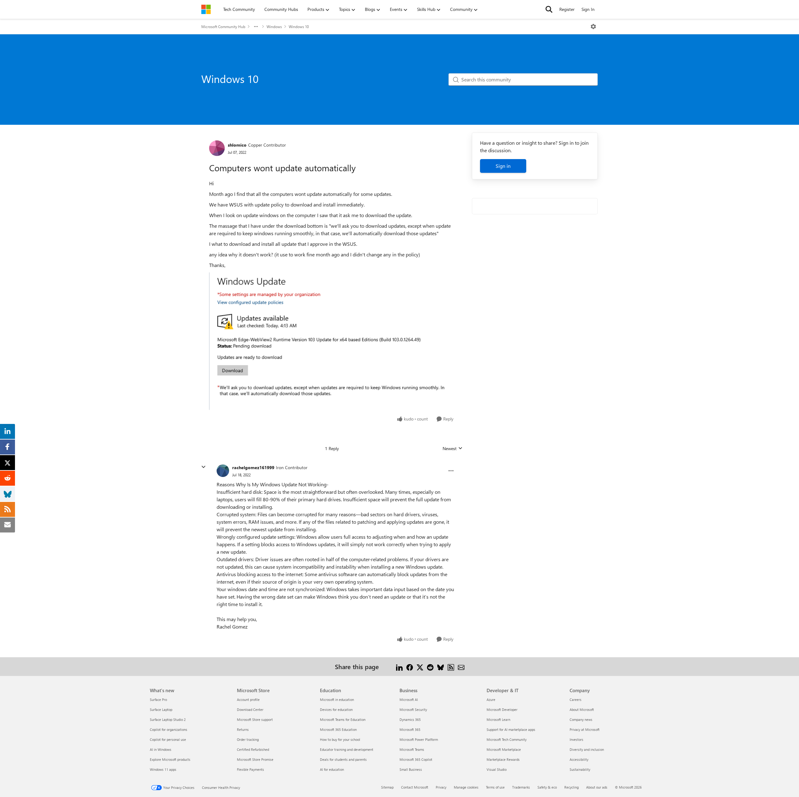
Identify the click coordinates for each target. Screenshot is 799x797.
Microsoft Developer (502, 709)
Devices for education (336, 709)
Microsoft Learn (498, 719)
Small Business (411, 769)
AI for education (332, 769)
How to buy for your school (340, 739)
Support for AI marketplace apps (511, 729)
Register (567, 9)
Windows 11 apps (163, 769)
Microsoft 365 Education (338, 729)
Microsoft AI (409, 699)
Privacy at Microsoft (585, 729)
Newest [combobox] (453, 448)
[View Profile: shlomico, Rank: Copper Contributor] (217, 148)
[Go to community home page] (206, 9)
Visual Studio (497, 769)
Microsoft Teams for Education (342, 719)
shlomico (237, 145)
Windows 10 (299, 26)
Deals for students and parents (343, 759)
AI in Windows (160, 749)
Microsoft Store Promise (255, 759)
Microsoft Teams (412, 749)
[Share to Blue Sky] (440, 666)
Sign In (588, 9)
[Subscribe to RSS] (451, 666)
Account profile (248, 699)
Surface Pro (158, 699)
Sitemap (387, 787)
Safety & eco (547, 787)
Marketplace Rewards (503, 759)
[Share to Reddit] (430, 666)
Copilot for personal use (168, 739)
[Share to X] (420, 666)
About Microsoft (582, 709)
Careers (575, 699)
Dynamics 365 (410, 719)
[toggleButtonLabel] (593, 26)
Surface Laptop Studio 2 (168, 719)
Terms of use (495, 787)
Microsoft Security (413, 709)
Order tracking (248, 739)
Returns (243, 729)
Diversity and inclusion (587, 749)
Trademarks (521, 787)
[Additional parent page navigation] (256, 26)
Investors (576, 739)
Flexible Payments (250, 769)
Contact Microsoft (414, 787)
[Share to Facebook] (409, 666)
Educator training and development (346, 749)
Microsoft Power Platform (419, 739)
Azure (491, 699)
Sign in (503, 166)
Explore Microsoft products (170, 759)
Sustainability (580, 769)
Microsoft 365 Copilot (416, 759)
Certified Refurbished (253, 749)
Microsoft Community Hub (223, 26)
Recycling (571, 787)
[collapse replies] (203, 467)
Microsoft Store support (255, 719)
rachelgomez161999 (253, 467)
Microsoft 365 (410, 729)
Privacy (441, 787)
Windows (274, 26)
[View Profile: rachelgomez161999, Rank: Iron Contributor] (223, 470)
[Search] (549, 9)
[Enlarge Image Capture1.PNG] (332, 341)
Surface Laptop (161, 709)
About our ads (596, 787)
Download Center (250, 709)
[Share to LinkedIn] (399, 666)
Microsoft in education (337, 699)
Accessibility (579, 759)
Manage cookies (466, 787)
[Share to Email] (461, 666)
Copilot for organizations (168, 729)
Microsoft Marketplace (504, 749)
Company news (581, 719)
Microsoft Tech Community (507, 739)
